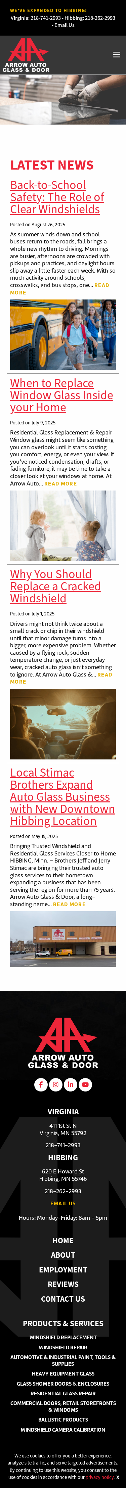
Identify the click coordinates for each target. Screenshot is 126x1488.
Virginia (19, 17)
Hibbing (74, 17)
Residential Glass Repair (63, 1393)
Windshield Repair (63, 1347)
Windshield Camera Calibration (63, 1429)
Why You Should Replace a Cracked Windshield (55, 586)
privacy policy (100, 1477)
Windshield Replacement (63, 1337)
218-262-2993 (100, 17)
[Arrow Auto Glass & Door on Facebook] (41, 1084)
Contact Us (63, 1299)
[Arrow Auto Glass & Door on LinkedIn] (70, 1084)
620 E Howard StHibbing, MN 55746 (63, 1175)
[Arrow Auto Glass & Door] (26, 54)
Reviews (63, 1285)
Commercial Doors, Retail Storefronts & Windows (63, 1406)
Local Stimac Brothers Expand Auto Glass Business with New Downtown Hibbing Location (62, 796)
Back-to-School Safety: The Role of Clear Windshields (57, 197)
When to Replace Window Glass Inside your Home (61, 395)
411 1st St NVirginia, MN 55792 (63, 1129)
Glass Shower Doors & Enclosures (63, 1383)
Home (63, 1241)
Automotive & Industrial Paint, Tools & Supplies (63, 1360)
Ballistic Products (63, 1419)
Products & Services (63, 1324)
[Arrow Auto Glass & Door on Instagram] (55, 1084)
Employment (63, 1270)
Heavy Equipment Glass (63, 1373)
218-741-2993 (46, 17)
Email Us (64, 25)
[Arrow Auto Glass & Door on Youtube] (85, 1084)
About (63, 1255)
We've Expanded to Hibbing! (48, 10)
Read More (60, 483)
